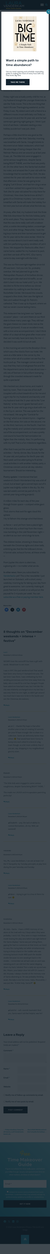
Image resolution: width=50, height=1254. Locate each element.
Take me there (18, 82)
